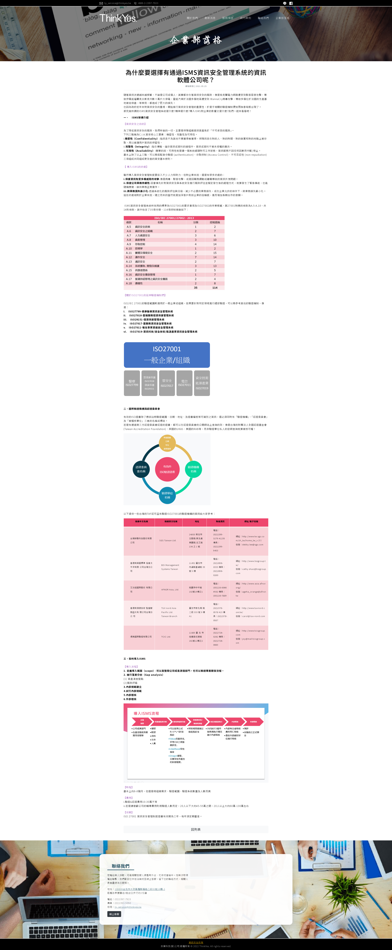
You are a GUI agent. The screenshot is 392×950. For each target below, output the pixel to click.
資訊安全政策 (196, 942)
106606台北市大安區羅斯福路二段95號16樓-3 (140, 889)
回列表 (196, 829)
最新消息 (210, 18)
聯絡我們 (263, 18)
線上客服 (114, 914)
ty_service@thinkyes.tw (128, 906)
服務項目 (227, 18)
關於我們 (192, 18)
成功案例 (245, 18)
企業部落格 (282, 18)
